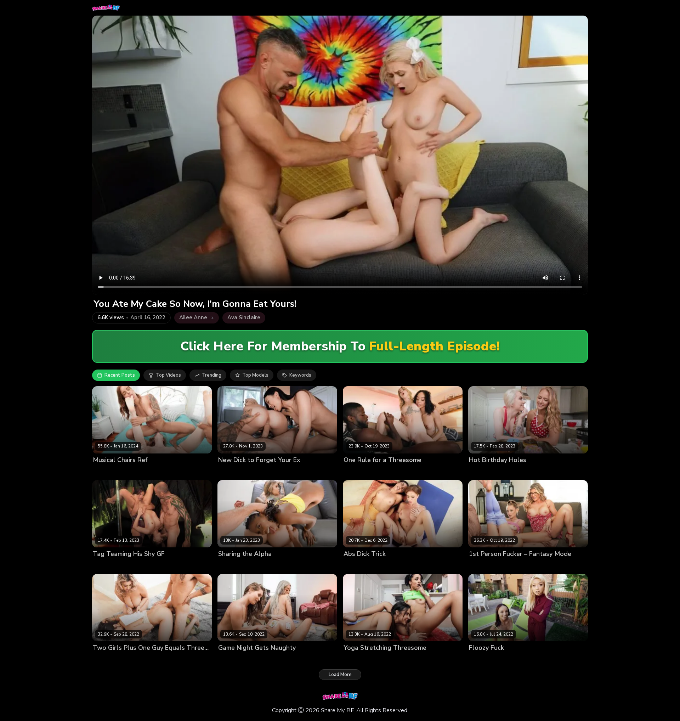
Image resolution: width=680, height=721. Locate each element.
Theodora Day (382, 566)
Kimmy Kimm (139, 566)
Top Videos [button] (168, 375)
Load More (340, 674)
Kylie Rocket (384, 660)
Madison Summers (261, 472)
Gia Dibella (273, 660)
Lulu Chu (228, 472)
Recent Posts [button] (119, 375)
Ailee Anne (105, 472)
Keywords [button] (300, 375)
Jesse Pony (132, 472)
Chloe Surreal (108, 660)
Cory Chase (482, 566)
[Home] (106, 8)
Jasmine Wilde (142, 660)
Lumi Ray (353, 566)
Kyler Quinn (510, 566)
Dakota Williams (487, 472)
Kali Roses (260, 566)
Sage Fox (380, 472)
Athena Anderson (238, 660)
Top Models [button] (255, 375)
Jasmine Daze (524, 472)
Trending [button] (211, 375)
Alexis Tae (356, 472)
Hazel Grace (232, 566)
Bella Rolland (108, 566)
